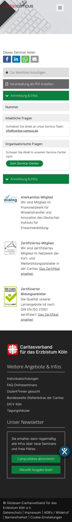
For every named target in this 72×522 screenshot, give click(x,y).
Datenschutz (12, 512)
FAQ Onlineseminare (22, 385)
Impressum (33, 512)
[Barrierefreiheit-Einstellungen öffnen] (64, 451)
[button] (7, 59)
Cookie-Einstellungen (46, 517)
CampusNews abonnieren (36, 459)
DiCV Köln (14, 404)
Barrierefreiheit (16, 517)
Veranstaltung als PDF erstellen (31, 84)
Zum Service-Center (24, 163)
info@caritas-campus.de (22, 130)
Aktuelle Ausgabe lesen (36, 470)
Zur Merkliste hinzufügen (27, 72)
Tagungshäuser (18, 410)
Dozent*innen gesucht (23, 391)
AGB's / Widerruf (56, 512)
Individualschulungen (22, 379)
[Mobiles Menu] (60, 9)
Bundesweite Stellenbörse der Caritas (35, 398)
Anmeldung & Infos (24, 95)
